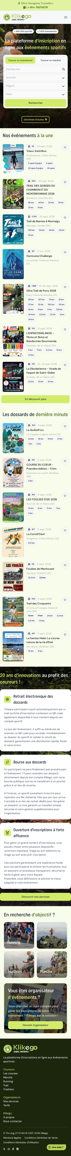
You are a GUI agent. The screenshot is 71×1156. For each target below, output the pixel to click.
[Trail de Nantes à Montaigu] (35, 229)
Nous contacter (12, 1121)
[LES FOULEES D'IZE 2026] (35, 507)
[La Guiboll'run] (35, 438)
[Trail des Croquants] (35, 611)
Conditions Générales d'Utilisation (21, 1142)
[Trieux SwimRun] (35, 159)
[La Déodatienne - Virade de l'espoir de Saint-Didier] (35, 376)
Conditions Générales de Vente (41, 1137)
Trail (5, 1085)
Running (8, 1081)
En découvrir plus (35, 399)
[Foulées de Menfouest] (35, 577)
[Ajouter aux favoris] (65, 147)
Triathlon (8, 1089)
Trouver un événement (20, 60)
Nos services (11, 1101)
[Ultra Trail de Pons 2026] (35, 302)
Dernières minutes (34, 119)
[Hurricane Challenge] (35, 264)
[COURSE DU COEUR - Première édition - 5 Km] (35, 472)
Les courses (10, 1073)
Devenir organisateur (35, 1025)
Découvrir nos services (35, 896)
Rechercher (36, 103)
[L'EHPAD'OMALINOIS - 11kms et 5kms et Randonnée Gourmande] (35, 341)
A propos (8, 1117)
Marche (7, 1077)
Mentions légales (12, 1137)
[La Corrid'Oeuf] (35, 542)
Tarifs (6, 1105)
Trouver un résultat (50, 60)
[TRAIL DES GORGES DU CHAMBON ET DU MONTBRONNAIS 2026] (35, 194)
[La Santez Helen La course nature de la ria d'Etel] (35, 646)
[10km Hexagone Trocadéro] (35, 5)
